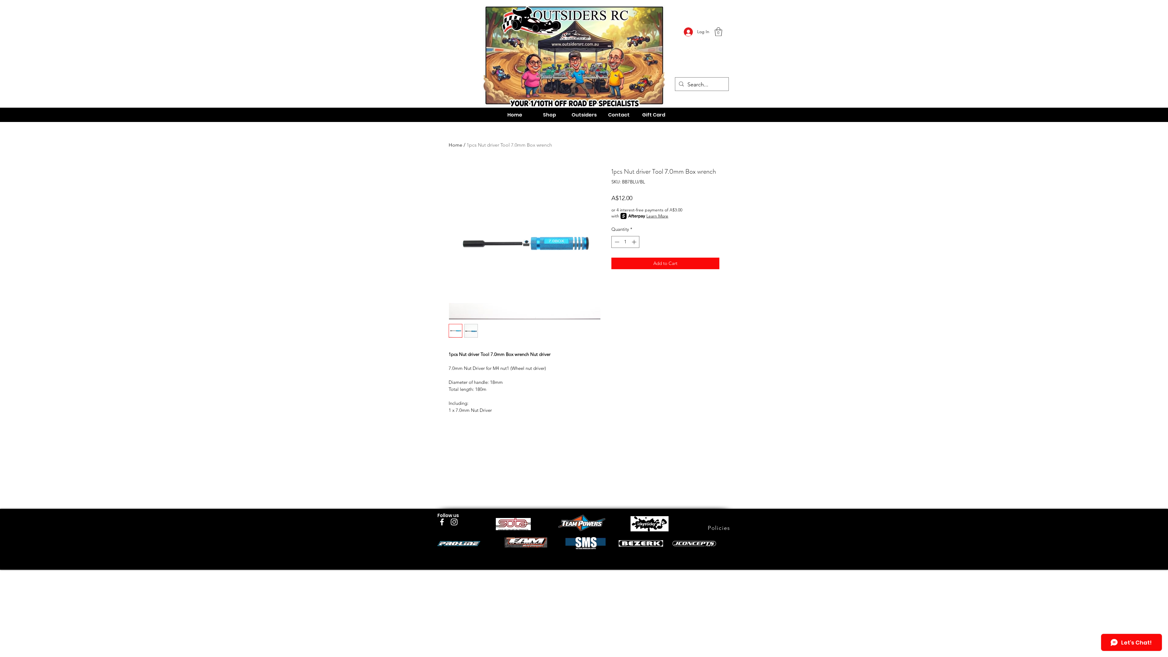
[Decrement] (616, 242)
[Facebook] (442, 522)
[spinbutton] (625, 242)
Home (455, 145)
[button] (718, 31)
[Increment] (635, 242)
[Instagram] (454, 522)
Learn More (657, 216)
